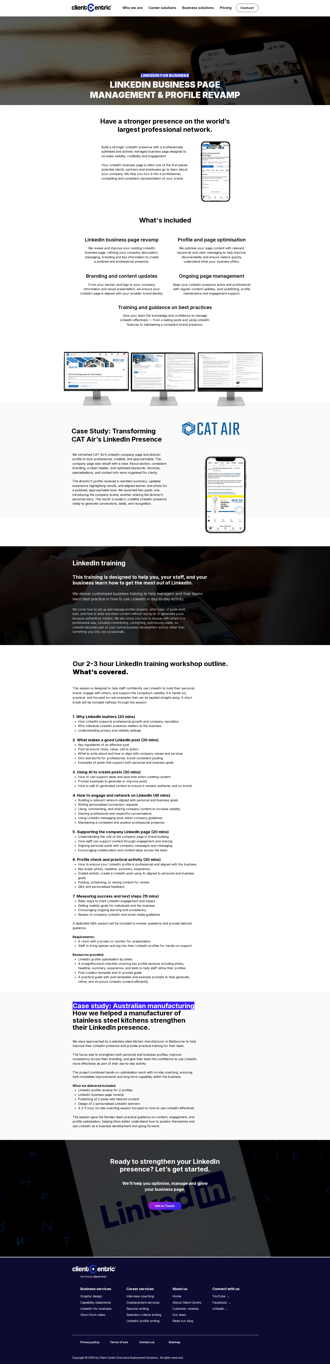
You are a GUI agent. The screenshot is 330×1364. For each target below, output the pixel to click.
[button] (132, 8)
